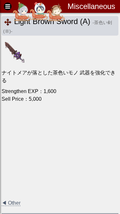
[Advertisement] (60, 151)
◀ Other (11, 203)
